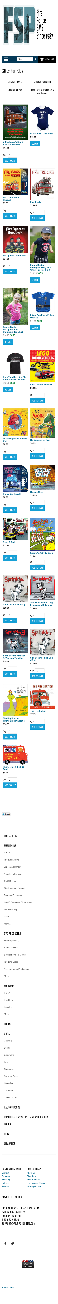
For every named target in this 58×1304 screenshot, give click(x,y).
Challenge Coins (11, 1097)
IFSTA (7, 852)
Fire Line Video (11, 962)
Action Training (11, 947)
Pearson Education (13, 895)
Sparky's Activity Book (41, 553)
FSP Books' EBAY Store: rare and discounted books (28, 1120)
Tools (7, 1024)
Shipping (6, 1179)
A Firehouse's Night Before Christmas (13, 143)
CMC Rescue (10, 881)
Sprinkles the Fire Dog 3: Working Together (14, 657)
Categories (6, 59)
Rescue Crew (36, 492)
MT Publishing (10, 909)
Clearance (9, 1144)
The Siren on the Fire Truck (13, 768)
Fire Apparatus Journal (14, 888)
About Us (31, 1173)
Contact (5, 1173)
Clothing (8, 1041)
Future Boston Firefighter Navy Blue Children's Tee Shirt (40, 267)
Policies (5, 1186)
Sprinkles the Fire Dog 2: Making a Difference (41, 603)
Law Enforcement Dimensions (18, 902)
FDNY (6, 1134)
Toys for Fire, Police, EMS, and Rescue (42, 91)
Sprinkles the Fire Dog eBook (41, 659)
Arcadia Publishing (12, 874)
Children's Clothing (42, 81)
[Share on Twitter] (6, 815)
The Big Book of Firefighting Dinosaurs (14, 719)
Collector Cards (11, 1076)
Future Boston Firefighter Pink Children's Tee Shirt (13, 329)
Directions (31, 1176)
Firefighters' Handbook (14, 255)
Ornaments (9, 1069)
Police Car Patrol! (12, 494)
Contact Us (10, 836)
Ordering (6, 1176)
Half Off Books (12, 1107)
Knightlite (8, 1000)
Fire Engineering (11, 860)
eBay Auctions (33, 1179)
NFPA (7, 916)
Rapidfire (8, 1007)
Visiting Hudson (34, 1186)
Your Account (8, 1287)
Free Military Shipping (37, 1183)
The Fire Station (38, 711)
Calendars (8, 1090)
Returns (5, 1183)
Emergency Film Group (15, 955)
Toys (6, 1062)
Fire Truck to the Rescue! (11, 198)
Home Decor (10, 1083)
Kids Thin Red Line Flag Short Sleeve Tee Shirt (15, 378)
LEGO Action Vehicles (41, 384)
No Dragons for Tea (39, 440)
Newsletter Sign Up (12, 1197)
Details (35, 143)
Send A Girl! (9, 542)
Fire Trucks (35, 202)
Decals (7, 1048)
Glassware (9, 1055)
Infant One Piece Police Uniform (42, 316)
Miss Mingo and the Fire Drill (15, 439)
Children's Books (15, 81)
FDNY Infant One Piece (41, 133)
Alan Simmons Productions (16, 969)
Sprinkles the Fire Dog (14, 604)
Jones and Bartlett (12, 867)
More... (7, 924)
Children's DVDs (15, 89)
